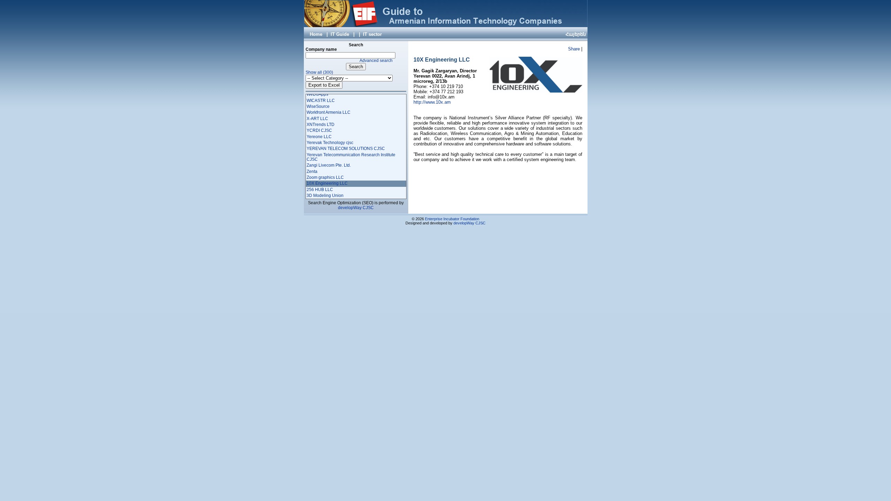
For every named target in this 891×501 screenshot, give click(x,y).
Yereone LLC (319, 136)
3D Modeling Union (325, 195)
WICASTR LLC (321, 100)
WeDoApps (317, 94)
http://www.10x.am (432, 102)
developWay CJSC (356, 207)
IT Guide (340, 34)
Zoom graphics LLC (325, 177)
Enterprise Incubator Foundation (452, 219)
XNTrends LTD (320, 124)
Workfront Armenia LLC (328, 112)
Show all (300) (319, 72)
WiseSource (318, 106)
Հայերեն (576, 34)
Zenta (312, 171)
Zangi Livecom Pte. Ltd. (329, 165)
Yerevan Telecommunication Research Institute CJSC (351, 157)
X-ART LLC (317, 118)
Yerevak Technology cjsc (330, 142)
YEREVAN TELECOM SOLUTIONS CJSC (346, 148)
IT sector (372, 34)
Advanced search (376, 60)
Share (574, 48)
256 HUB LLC (320, 189)
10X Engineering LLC (327, 183)
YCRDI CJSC (319, 130)
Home (316, 34)
